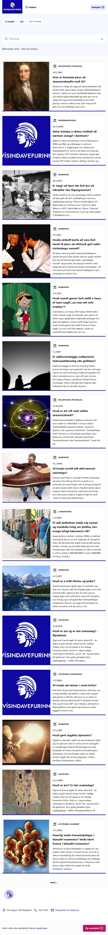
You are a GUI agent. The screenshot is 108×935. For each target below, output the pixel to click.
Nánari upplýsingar (38, 928)
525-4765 (43, 910)
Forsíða (10, 21)
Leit (21, 21)
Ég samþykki (93, 928)
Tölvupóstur (67, 910)
